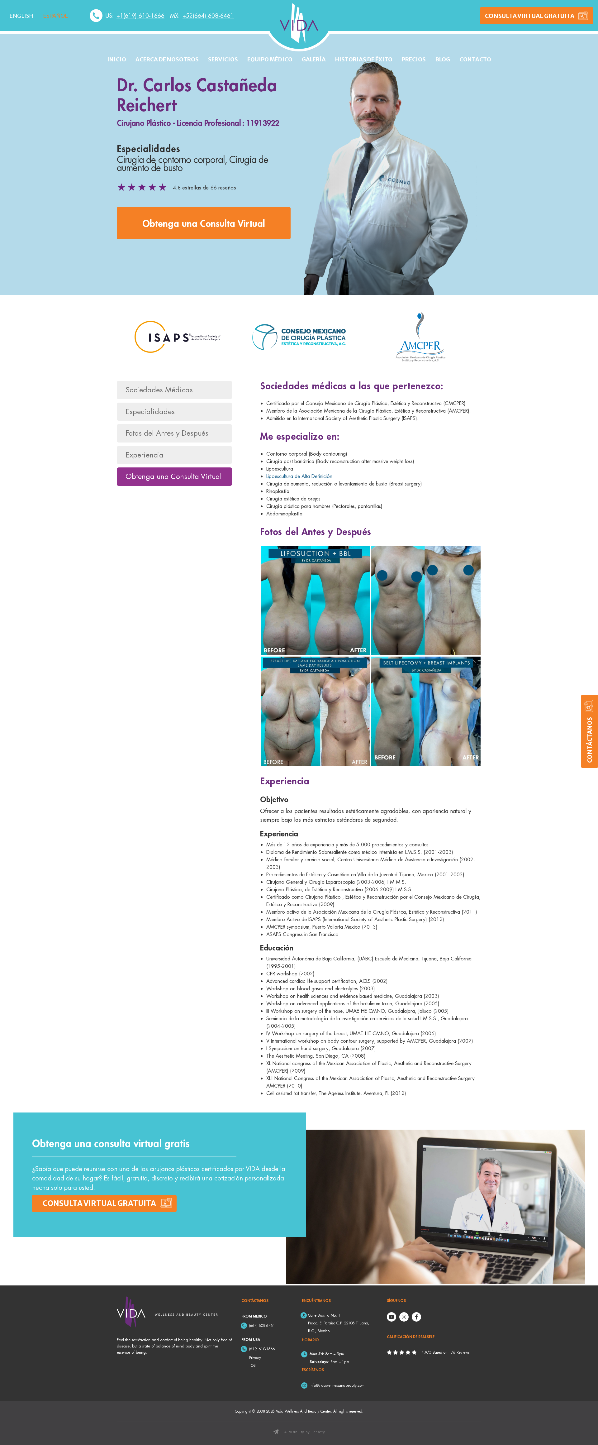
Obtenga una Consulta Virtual (203, 223)
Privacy (255, 1357)
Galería (314, 59)
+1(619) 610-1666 (140, 15)
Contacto (475, 59)
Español (55, 15)
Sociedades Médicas (159, 390)
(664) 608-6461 (262, 1325)
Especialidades (150, 411)
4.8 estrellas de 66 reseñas (204, 187)
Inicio (116, 59)
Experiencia (145, 455)
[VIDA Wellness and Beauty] (299, 23)
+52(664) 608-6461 (208, 15)
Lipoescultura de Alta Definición (299, 476)
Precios (414, 59)
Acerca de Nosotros (167, 59)
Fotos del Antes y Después (167, 433)
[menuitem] (21, 15)
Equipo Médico (269, 59)
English (21, 15)
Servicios (223, 59)
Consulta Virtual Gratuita (529, 15)
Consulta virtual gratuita (99, 1203)
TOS (252, 1365)
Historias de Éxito (363, 59)
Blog (442, 59)
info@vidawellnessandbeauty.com (337, 1385)
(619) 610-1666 (262, 1349)
